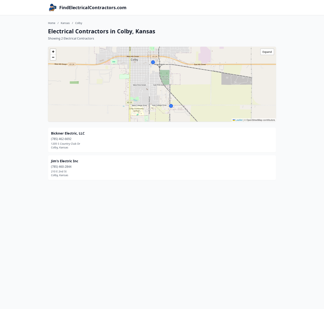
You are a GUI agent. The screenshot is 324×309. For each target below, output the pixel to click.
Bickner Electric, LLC (68, 133)
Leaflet (238, 119)
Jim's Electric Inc (64, 161)
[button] (171, 106)
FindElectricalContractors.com (93, 7)
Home (51, 23)
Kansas (65, 23)
